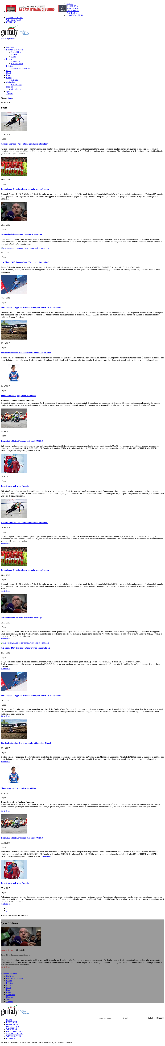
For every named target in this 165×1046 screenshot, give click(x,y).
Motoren (9, 87)
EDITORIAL (72, 6)
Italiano (12, 38)
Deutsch (4, 38)
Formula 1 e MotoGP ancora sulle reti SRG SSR (22, 441)
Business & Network (14, 50)
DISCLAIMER (73, 11)
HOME (70, 4)
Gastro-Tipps (16, 84)
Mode (8, 71)
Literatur (14, 80)
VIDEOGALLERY (14, 17)
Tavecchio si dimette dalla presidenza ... (15, 955)
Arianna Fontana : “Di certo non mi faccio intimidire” (24, 144)
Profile (14, 54)
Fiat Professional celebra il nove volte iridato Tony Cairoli (26, 353)
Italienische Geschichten (21, 68)
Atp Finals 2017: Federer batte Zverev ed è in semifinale (25, 262)
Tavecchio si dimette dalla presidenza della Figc (21, 234)
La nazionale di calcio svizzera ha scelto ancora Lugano (25, 189)
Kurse (13, 57)
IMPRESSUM (73, 8)
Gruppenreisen (17, 64)
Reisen (9, 59)
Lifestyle (9, 66)
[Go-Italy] (17, 36)
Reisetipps (15, 61)
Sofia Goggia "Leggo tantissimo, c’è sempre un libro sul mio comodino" (32, 307)
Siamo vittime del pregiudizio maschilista (18, 395)
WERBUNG (72, 13)
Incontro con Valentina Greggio (15, 486)
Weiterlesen (5, 543)
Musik (8, 73)
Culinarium (10, 82)
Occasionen (16, 89)
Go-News (10, 47)
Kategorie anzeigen (9, 974)
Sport (8, 91)
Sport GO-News (7, 950)
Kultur (8, 77)
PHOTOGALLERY (75, 15)
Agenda (9, 94)
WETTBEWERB (13, 20)
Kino (8, 75)
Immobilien (16, 52)
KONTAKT (11, 22)
